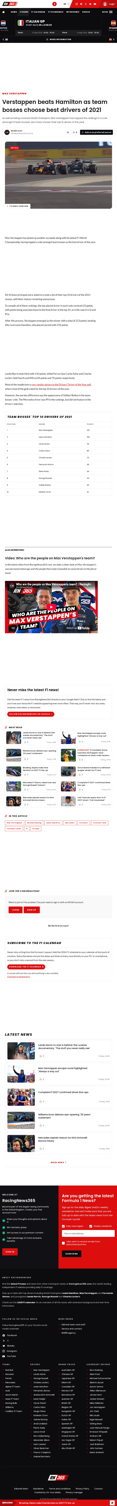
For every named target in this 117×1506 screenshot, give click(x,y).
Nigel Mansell (96, 1419)
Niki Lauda (94, 1415)
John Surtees (96, 1448)
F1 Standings (55, 12)
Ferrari (8, 1378)
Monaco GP (67, 1391)
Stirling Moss (96, 1424)
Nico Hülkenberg (42, 1436)
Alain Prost (95, 1374)
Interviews (72, 12)
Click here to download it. (18, 976)
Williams (9, 1407)
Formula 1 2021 (99, 823)
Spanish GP (67, 1424)
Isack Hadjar (39, 1399)
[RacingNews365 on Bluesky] (90, 4)
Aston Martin (11, 1395)
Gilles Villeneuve (98, 1391)
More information (60, 39)
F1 (27, 828)
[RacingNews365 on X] (85, 4)
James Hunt (96, 1395)
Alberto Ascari (96, 1382)
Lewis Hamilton (53, 823)
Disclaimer (38, 1488)
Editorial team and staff (73, 1324)
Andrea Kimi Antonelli (44, 1395)
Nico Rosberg (96, 1370)
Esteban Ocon (41, 1415)
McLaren (9, 1374)
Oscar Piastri (40, 1403)
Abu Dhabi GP (68, 1448)
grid (26, 388)
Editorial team (21, 1488)
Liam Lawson (40, 1444)
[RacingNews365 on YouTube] (95, 4)
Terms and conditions (60, 1488)
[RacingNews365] (10, 4)
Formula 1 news (14, 828)
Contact (98, 1488)
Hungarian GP (68, 1411)
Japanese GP (68, 1378)
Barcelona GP (68, 1395)
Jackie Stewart (97, 1399)
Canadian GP (68, 1387)
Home (14, 12)
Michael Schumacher (100, 1378)
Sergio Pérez (40, 1411)
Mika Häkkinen (97, 1403)
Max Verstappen (14, 93)
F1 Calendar (38, 12)
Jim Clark (94, 1411)
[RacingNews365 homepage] (3, 12)
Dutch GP (66, 1415)
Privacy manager (74, 1492)
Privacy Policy (82, 1488)
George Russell (50, 1296)
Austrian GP (67, 1399)
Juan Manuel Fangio (100, 1428)
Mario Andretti (97, 1452)
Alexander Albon (42, 1440)
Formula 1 (83, 823)
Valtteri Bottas (41, 1419)
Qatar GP (66, 1444)
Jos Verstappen (97, 1407)
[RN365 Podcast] (54, 4)
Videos (86, 12)
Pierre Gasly (39, 1428)
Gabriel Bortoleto (42, 1456)
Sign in (10, 1251)
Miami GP (66, 1382)
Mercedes (69, 823)
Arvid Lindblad (40, 1424)
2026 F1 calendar (26, 1302)
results (20, 384)
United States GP (70, 1436)
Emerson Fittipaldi (98, 1432)
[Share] (67, 132)
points (89, 305)
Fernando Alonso (42, 1391)
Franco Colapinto (42, 1452)
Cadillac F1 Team (13, 1411)
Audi (7, 1391)
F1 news (24, 12)
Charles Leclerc (71, 1296)
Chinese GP (67, 1374)
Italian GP (66, 1419)
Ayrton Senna (96, 1387)
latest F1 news (18, 1283)
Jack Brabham (97, 1444)
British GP (66, 1403)
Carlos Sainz (40, 1407)
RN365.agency (69, 1333)
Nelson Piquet (96, 1440)
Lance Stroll (39, 1432)
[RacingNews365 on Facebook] (81, 4)
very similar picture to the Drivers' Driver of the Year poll (61, 384)
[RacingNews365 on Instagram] (76, 4)
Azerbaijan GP (68, 1428)
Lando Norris (34, 1296)
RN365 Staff (16, 131)
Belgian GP (67, 1407)
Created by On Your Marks (47, 1492)
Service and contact (72, 1329)
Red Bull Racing (34, 823)
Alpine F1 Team (12, 1387)
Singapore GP (68, 1432)
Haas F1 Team (12, 1399)
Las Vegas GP (68, 1440)
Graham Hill (95, 1436)
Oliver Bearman (41, 1448)
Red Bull (9, 1370)
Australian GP (68, 1370)
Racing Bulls (11, 1403)
